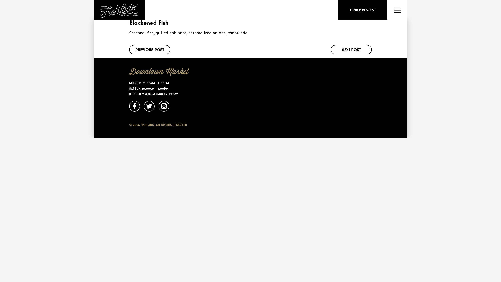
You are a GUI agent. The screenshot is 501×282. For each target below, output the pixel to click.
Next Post (351, 49)
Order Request (363, 10)
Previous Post (149, 49)
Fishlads (119, 10)
